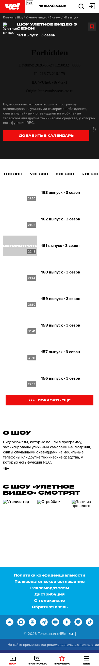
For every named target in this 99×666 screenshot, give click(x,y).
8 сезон (13, 174)
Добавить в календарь (46, 135)
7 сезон (39, 174)
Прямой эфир (52, 6)
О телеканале (49, 600)
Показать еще (54, 400)
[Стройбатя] (52, 521)
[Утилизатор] (18, 521)
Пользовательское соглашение (49, 581)
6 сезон (65, 174)
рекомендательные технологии (73, 644)
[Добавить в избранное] (92, 26)
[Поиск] (81, 6)
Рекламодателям (49, 588)
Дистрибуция (50, 594)
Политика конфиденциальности (49, 575)
